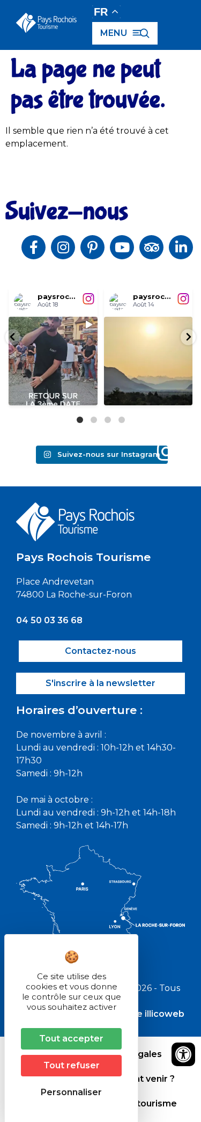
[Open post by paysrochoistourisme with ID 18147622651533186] (53, 361)
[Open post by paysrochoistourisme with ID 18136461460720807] (148, 361)
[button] (12, 337)
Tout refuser (71, 1065)
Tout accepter (71, 1038)
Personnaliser (71, 1092)
